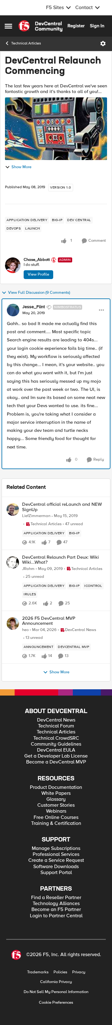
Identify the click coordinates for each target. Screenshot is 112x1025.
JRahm (28, 569)
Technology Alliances (56, 904)
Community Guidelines (56, 744)
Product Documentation (56, 787)
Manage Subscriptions (56, 849)
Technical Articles (26, 43)
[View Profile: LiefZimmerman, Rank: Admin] (13, 509)
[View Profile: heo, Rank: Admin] (13, 623)
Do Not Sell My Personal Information (56, 992)
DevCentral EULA (56, 750)
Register (76, 25)
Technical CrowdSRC (56, 738)
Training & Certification (56, 823)
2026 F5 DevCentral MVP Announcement (48, 621)
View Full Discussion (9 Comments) (39, 292)
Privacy (78, 972)
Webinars (56, 811)
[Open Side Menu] (8, 26)
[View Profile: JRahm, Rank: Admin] (13, 562)
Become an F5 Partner (56, 910)
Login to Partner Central (56, 916)
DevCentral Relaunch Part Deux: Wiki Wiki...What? (60, 560)
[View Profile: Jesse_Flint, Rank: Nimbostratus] (13, 310)
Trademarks (38, 972)
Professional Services (56, 854)
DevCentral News (56, 720)
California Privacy (56, 982)
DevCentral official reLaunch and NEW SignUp (62, 507)
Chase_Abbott (37, 259)
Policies (60, 972)
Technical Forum (56, 726)
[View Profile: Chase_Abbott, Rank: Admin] (13, 265)
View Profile (38, 274)
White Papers (56, 793)
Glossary (56, 799)
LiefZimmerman (36, 516)
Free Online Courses (56, 818)
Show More (21, 167)
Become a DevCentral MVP (56, 762)
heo (25, 630)
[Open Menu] (103, 43)
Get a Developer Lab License (56, 756)
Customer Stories (56, 805)
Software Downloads (56, 867)
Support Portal (56, 873)
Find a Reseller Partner (56, 898)
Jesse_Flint (33, 306)
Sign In (97, 25)
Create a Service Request (56, 860)
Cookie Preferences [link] (56, 1002)
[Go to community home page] (40, 26)
